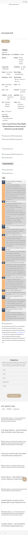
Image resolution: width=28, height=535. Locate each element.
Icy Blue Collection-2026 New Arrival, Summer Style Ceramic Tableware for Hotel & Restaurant (14, 501)
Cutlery (3, 409)
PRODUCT (9, 409)
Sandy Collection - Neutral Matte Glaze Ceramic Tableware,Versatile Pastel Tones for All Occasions (13, 478)
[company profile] (7, 169)
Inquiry (5, 41)
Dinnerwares (16, 409)
